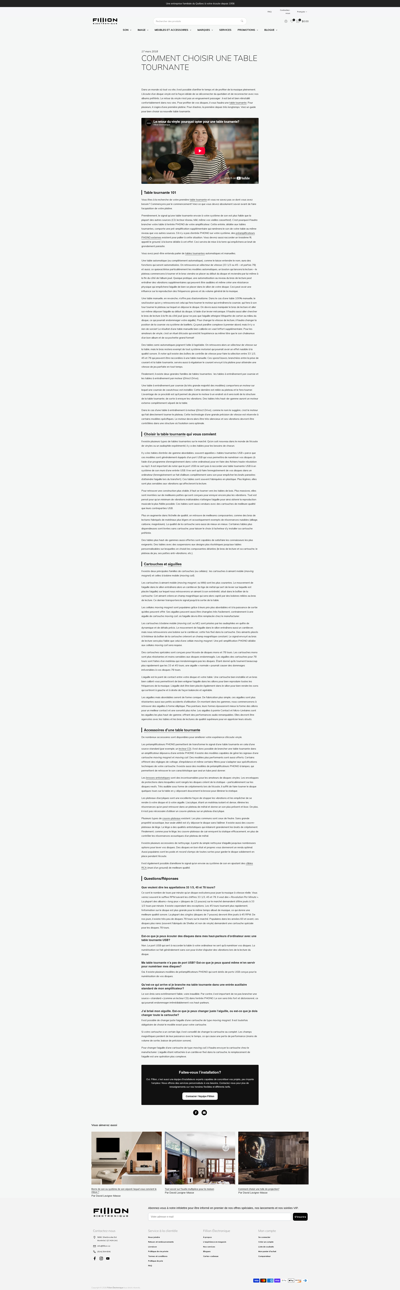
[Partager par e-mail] (204, 1112)
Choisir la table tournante (165, 433)
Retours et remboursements (161, 1242)
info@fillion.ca (103, 1246)
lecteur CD (185, 748)
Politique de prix (155, 1261)
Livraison (152, 1246)
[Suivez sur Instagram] (101, 1258)
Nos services (209, 1246)
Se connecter (264, 1237)
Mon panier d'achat (267, 1251)
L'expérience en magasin (214, 1242)
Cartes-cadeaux (210, 1256)
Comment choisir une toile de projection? (258, 1189)
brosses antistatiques (158, 777)
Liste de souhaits (266, 1246)
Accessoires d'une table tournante (172, 729)
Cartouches (153, 563)
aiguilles (175, 563)
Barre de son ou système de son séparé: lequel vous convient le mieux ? (124, 1190)
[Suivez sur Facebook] (94, 1258)
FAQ (270, 11)
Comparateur (264, 1256)
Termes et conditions (158, 1256)
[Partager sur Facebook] (195, 1112)
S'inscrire (300, 1216)
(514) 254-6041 (104, 1251)
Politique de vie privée (158, 1251)
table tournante (238, 102)
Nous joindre (154, 1237)
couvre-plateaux (171, 818)
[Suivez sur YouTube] (108, 1258)
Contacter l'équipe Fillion (200, 1096)
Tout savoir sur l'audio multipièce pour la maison (189, 1189)
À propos (207, 1237)
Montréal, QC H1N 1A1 (107, 1240)
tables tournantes (195, 253)
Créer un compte (265, 1242)
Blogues (207, 1251)
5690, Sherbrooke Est (107, 1237)
